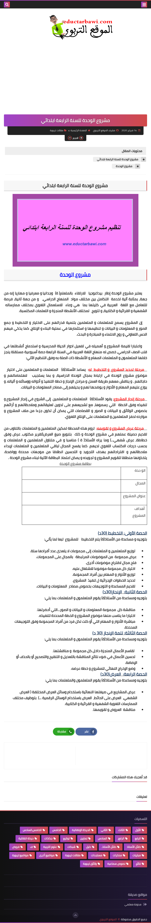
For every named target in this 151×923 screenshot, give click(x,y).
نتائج (138, 863)
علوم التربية (50, 846)
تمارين (83, 838)
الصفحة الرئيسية (79, 130)
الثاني (104, 830)
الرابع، (121, 838)
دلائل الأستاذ (134, 846)
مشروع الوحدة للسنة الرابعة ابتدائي (117, 159)
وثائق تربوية (90, 863)
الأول (138, 830)
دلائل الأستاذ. (109, 846)
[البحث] (7, 4)
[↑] (75, 915)
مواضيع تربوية (20, 855)
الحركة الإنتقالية (81, 830)
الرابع (138, 838)
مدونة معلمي (132, 904)
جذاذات (48, 838)
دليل (88, 846)
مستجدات (96, 855)
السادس (102, 838)
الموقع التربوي (108, 919)
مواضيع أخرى (46, 855)
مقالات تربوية (56, 130)
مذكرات (117, 855)
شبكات (71, 846)
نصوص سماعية (116, 863)
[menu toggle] (144, 4)
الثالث (121, 830)
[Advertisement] (75, 75)
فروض (15, 846)
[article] (42, 756)
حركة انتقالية (26, 838)
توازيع (66, 838)
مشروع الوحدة (124, 166)
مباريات (137, 855)
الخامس (56, 830)
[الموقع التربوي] (75, 28)
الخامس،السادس (32, 830)
